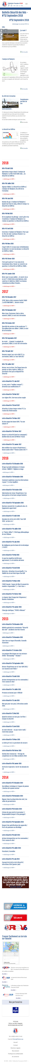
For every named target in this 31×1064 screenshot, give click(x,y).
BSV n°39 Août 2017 (7, 351)
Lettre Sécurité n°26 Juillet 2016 (11, 529)
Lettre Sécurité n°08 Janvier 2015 (11, 763)
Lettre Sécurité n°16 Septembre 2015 (12, 663)
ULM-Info (15, 886)
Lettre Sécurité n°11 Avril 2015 (11, 726)
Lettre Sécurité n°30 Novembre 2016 (12, 477)
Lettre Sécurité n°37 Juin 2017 (11, 381)
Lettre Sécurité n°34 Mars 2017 (11, 418)
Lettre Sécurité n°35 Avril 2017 (11, 405)
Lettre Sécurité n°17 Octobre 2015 (12, 650)
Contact (15, 1045)
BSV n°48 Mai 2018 (7, 213)
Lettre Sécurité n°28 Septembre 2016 (13, 503)
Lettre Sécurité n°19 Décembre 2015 (12, 624)
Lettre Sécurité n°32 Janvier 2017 (11, 444)
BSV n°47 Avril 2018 (7, 228)
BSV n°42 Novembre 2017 (9, 310)
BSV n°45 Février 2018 (8, 259)
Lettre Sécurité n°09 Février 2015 (11, 750)
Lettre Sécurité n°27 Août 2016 (11, 516)
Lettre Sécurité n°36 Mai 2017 (10, 394)
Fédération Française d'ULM (20, 1061)
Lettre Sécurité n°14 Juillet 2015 (11, 689)
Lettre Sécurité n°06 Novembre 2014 (12, 796)
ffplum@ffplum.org (18, 1039)
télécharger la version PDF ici (20, 24)
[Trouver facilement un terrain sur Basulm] (11, 952)
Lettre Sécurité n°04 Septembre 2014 (13, 822)
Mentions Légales (15, 1048)
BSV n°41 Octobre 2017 (8, 323)
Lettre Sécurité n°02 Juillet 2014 (11, 848)
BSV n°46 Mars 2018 (7, 244)
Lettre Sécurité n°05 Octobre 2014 (12, 809)
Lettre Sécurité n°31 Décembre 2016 (12, 464)
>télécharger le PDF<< (8, 472)
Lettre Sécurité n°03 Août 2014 (11, 835)
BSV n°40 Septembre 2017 (9, 338)
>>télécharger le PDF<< (8, 453)
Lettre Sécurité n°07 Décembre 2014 (12, 783)
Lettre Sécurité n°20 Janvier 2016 (11, 607)
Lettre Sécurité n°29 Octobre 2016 (12, 490)
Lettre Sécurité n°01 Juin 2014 (11, 859)
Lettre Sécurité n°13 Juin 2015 (11, 700)
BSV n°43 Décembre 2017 (9, 297)
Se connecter (15, 1056)
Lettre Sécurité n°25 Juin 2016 (11, 542)
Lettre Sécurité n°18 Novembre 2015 (12, 637)
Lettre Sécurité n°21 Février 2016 (11, 594)
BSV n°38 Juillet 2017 (8, 364)
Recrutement (15, 1051)
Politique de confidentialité (15, 1053)
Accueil (16, 1042)
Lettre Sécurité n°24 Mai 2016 (10, 555)
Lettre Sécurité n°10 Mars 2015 (11, 739)
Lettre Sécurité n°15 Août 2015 (11, 676)
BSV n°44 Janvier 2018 (8, 274)
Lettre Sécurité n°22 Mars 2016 (11, 581)
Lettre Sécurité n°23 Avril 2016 (11, 568)
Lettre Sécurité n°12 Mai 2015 (10, 713)
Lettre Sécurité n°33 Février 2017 (11, 431)
